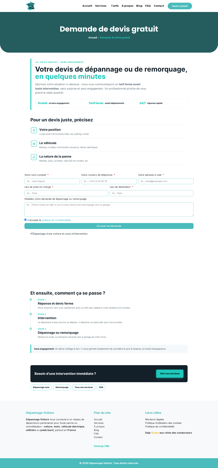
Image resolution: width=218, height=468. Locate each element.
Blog (139, 5)
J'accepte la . (49, 219)
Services (100, 5)
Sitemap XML (102, 446)
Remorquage (62, 387)
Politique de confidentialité (159, 426)
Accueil (87, 5)
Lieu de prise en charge (38, 187)
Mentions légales (154, 419)
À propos (127, 5)
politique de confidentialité (56, 219)
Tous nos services (84, 387)
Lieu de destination (120, 187)
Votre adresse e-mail (150, 175)
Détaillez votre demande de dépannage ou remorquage (55, 199)
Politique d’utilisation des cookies (163, 422)
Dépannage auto (41, 387)
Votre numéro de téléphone (97, 175)
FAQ (148, 5)
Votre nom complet (35, 175)
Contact (159, 5)
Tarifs (115, 5)
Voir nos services (170, 373)
